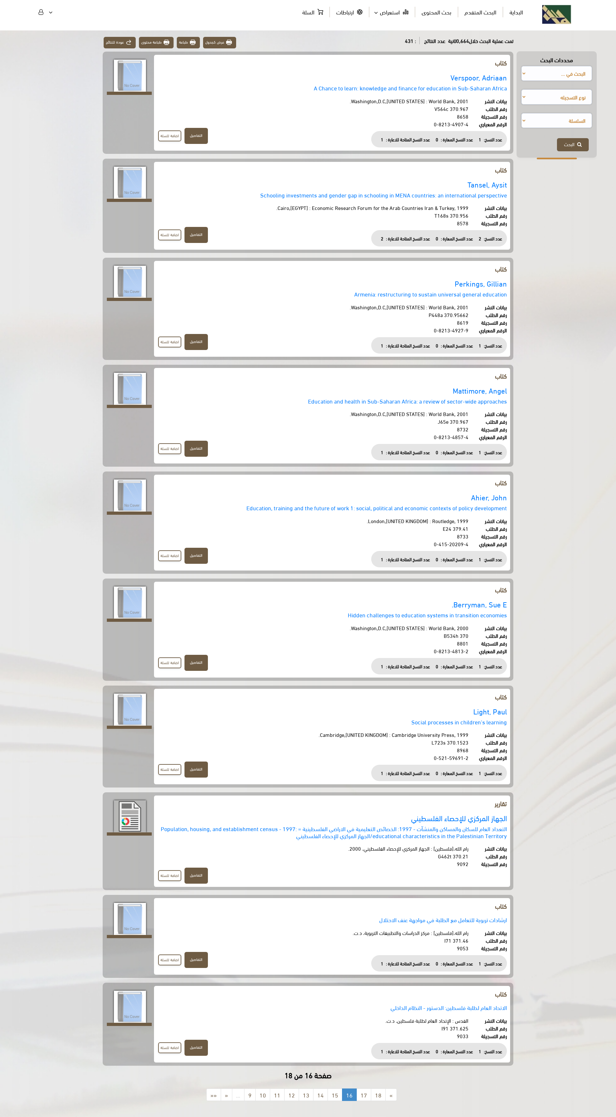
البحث (570, 143)
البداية (516, 11)
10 (263, 1094)
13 (306, 1094)
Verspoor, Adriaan (478, 77)
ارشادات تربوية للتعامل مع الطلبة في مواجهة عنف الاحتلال (443, 919)
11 (277, 1094)
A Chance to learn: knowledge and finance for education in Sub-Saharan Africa (410, 87)
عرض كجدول (214, 42)
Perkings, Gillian (481, 283)
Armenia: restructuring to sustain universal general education (430, 293)
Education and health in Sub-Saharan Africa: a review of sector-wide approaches (407, 400)
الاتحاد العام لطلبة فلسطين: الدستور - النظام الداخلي (448, 1007)
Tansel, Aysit (487, 184)
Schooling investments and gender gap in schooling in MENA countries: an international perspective (383, 194)
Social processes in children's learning (459, 721)
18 (378, 1094)
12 (291, 1094)
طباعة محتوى (151, 42)
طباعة (183, 42)
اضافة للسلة (169, 135)
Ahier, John (489, 497)
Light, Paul (490, 711)
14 (320, 1094)
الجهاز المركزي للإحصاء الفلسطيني (459, 818)
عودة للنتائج (115, 42)
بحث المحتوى (436, 11)
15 (335, 1094)
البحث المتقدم (480, 11)
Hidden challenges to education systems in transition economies (427, 614)
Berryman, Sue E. (479, 604)
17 (364, 1094)
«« (213, 1094)
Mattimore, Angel (480, 390)
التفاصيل (196, 135)
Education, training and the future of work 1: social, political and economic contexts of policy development (376, 507)
